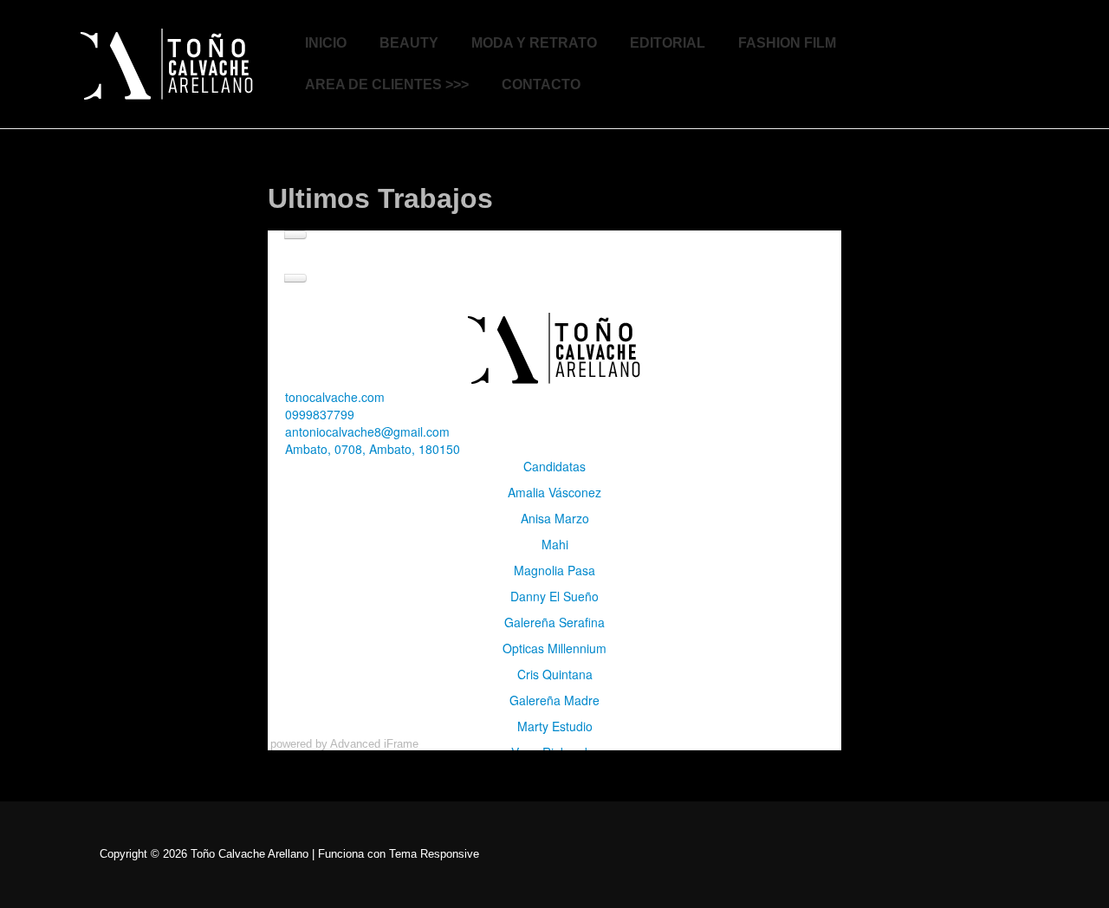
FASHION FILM (787, 43)
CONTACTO (541, 84)
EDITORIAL (667, 43)
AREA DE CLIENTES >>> (387, 84)
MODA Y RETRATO (534, 43)
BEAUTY (408, 43)
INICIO (326, 43)
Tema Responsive (434, 853)
